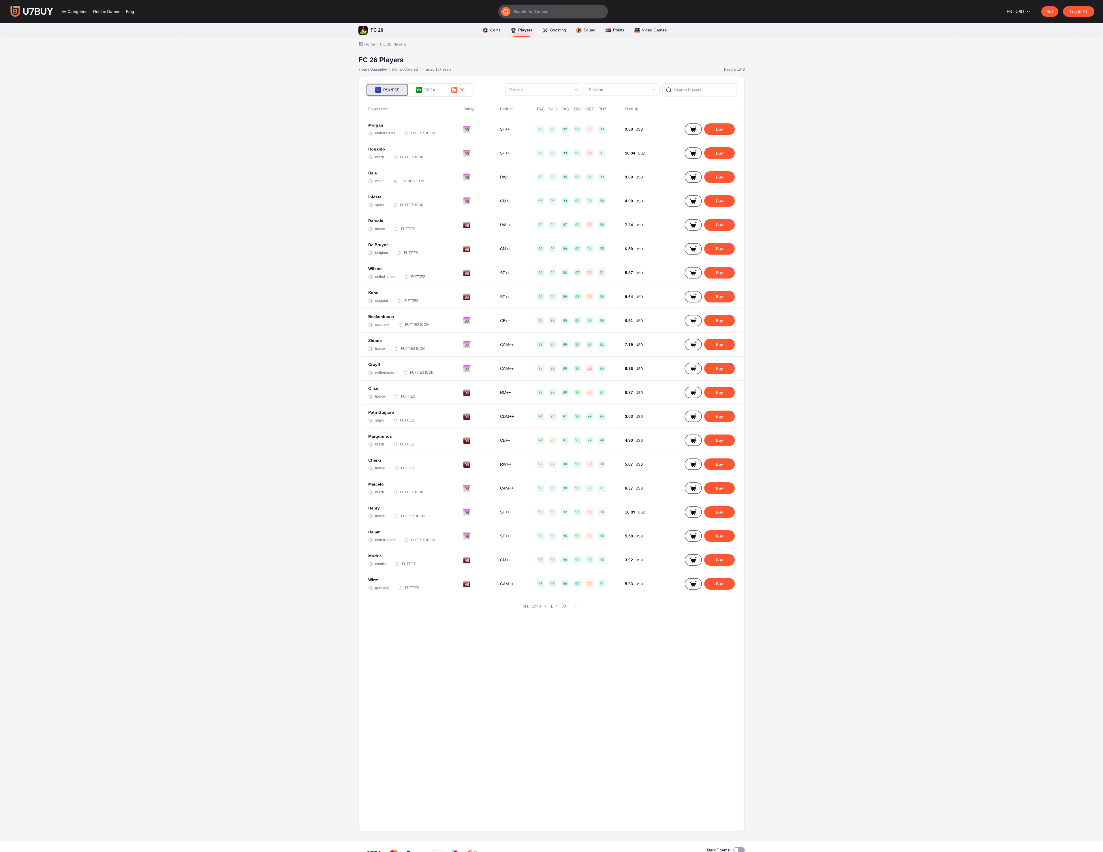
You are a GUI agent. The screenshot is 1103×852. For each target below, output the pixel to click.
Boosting (558, 30)
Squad (589, 30)
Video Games (654, 30)
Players (525, 30)
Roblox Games (106, 11)
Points (618, 30)
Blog (130, 11)
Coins (495, 30)
